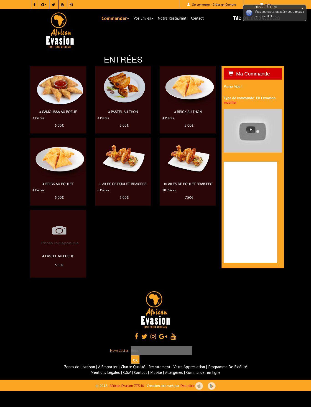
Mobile (156, 372)
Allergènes (174, 372)
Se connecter (201, 5)
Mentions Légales (105, 372)
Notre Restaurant (172, 18)
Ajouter (59, 99)
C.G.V (127, 372)
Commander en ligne (203, 372)
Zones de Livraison (79, 366)
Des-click (187, 385)
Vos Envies (142, 18)
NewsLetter (119, 350)
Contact (197, 18)
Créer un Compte (224, 5)
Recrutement (159, 366)
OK (135, 360)
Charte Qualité (133, 366)
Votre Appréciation (189, 366)
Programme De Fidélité (227, 366)
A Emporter (107, 366)
